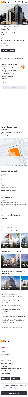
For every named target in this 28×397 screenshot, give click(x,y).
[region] (14, 152)
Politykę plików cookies (11, 387)
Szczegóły (14, 58)
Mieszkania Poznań (6, 135)
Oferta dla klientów (5, 373)
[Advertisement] (14, 108)
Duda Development (5, 45)
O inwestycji (21, 58)
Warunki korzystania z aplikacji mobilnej (11, 368)
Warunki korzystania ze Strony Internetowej (14, 389)
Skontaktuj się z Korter (6, 357)
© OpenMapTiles (13, 165)
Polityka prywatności (6, 366)
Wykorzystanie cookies (7, 363)
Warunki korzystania (6, 371)
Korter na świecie (5, 354)
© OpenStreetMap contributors (21, 165)
